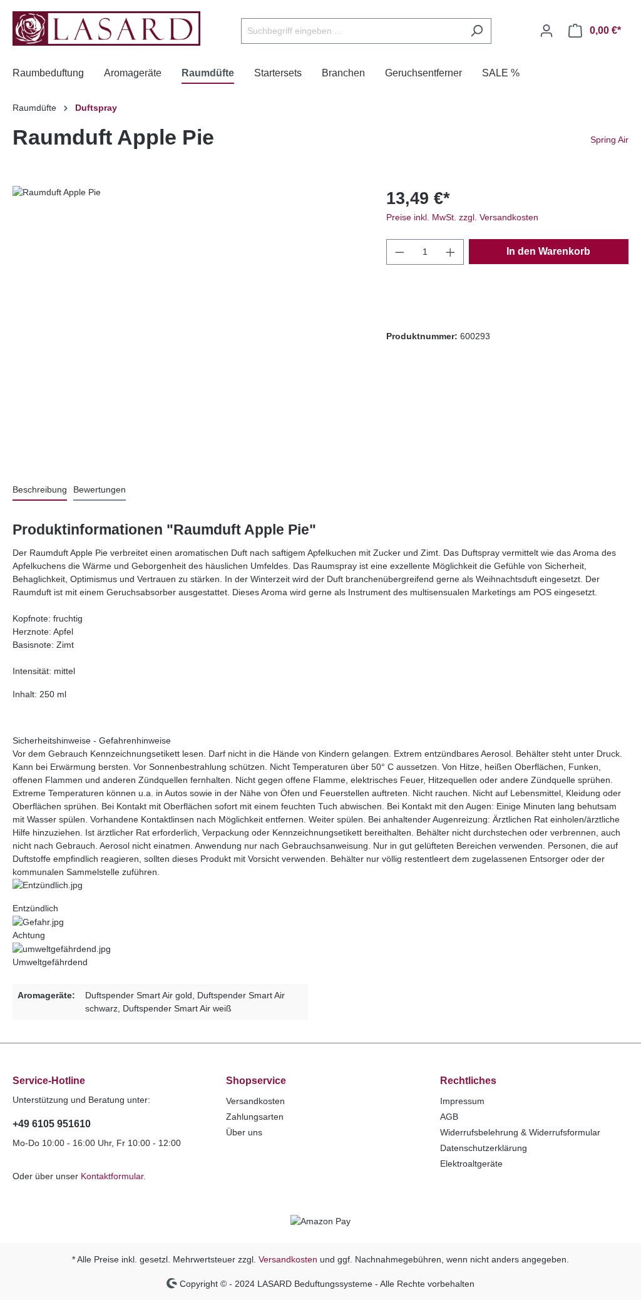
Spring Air (609, 140)
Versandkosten (255, 1101)
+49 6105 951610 (52, 1123)
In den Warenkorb (548, 251)
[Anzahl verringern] (399, 252)
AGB (449, 1117)
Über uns (244, 1132)
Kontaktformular (112, 1176)
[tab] (40, 490)
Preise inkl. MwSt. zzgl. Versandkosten (462, 217)
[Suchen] (476, 31)
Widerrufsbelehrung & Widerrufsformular (520, 1132)
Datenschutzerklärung (483, 1148)
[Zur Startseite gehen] (106, 28)
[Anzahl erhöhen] (451, 252)
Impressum (462, 1101)
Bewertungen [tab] (99, 489)
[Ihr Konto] (546, 31)
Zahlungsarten (255, 1117)
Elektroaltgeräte (471, 1164)
